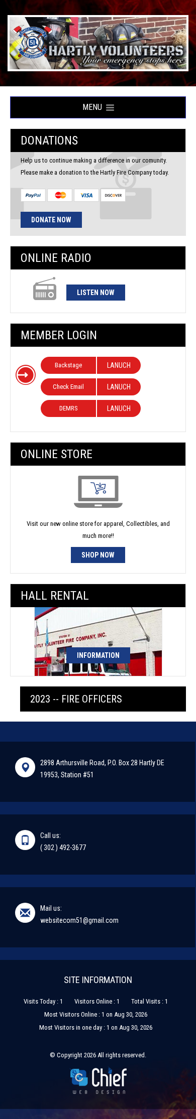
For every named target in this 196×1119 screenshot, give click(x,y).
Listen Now (96, 293)
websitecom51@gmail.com (79, 920)
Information (98, 655)
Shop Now (98, 555)
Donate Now (51, 220)
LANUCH (119, 365)
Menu (94, 107)
